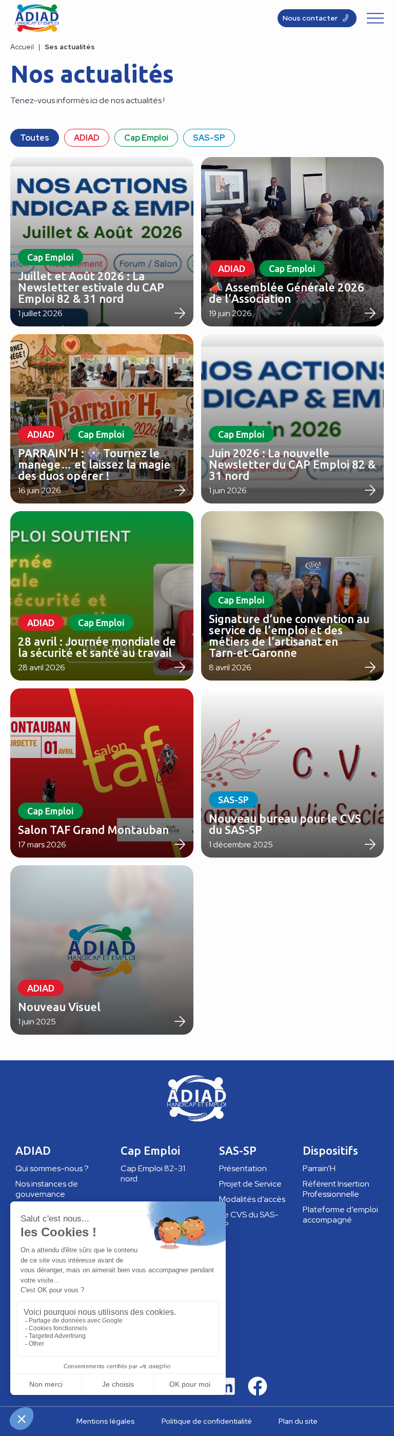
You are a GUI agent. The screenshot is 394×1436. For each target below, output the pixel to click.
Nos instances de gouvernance (46, 1188)
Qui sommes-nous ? (52, 1168)
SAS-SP (209, 137)
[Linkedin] (226, 1386)
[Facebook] (257, 1386)
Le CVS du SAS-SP (249, 1219)
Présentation (243, 1168)
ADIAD (87, 137)
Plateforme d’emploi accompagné (340, 1214)
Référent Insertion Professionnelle (336, 1188)
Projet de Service (250, 1183)
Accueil (22, 46)
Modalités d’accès (252, 1199)
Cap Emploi (146, 137)
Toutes (34, 137)
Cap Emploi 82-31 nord (153, 1173)
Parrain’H (319, 1168)
